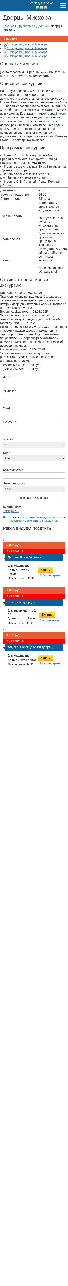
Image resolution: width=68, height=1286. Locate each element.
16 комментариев (49, 575)
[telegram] (38, 7)
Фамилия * (9, 390)
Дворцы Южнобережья (24, 557)
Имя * (6, 377)
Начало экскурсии (14, 483)
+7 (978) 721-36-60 (41, 3)
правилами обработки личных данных (34, 520)
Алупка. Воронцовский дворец (30, 647)
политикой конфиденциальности (42, 517)
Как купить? (11, 511)
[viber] (45, 7)
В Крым (61, 113)
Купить (45, 569)
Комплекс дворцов (21, 602)
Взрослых (9, 439)
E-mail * (7, 408)
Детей (6, 452)
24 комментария (49, 620)
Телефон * (9, 421)
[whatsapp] (42, 7)
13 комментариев (49, 663)
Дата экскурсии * (13, 469)
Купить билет (12, 507)
